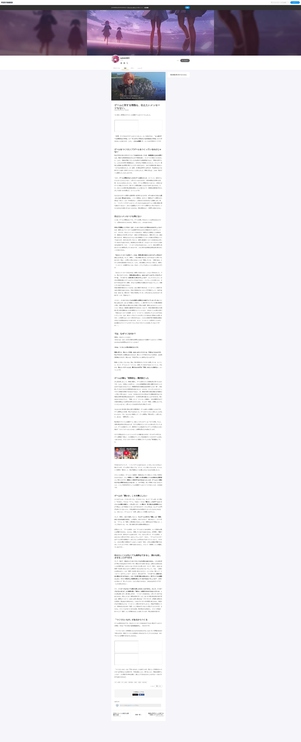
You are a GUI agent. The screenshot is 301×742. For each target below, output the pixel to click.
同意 (187, 7)
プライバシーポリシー (132, 7)
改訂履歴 (146, 7)
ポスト (136, 694)
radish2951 (125, 58)
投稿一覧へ (138, 714)
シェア (142, 694)
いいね (159, 686)
